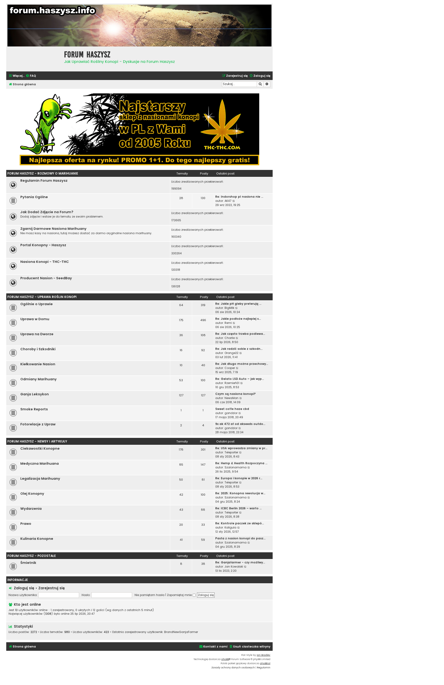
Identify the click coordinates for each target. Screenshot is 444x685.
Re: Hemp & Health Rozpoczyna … (241, 463)
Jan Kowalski (234, 566)
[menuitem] (31, 76)
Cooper (230, 368)
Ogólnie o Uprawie (36, 304)
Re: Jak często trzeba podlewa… (240, 334)
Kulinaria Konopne (36, 538)
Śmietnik (28, 562)
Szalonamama (236, 467)
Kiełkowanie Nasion (37, 364)
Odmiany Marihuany (38, 379)
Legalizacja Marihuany (40, 478)
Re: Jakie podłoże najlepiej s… (238, 319)
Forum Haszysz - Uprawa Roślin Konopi (42, 297)
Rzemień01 (232, 383)
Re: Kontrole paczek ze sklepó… (239, 523)
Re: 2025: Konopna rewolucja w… (240, 493)
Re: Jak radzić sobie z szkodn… (238, 349)
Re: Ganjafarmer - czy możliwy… (240, 562)
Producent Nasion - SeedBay (46, 278)
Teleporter (231, 452)
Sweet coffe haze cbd (232, 409)
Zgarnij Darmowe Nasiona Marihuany (53, 228)
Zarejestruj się (51, 588)
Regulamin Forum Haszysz (44, 180)
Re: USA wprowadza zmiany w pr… (241, 448)
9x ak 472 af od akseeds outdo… (240, 424)
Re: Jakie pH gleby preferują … (238, 304)
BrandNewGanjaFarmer (181, 632)
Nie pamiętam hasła (149, 595)
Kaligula (230, 527)
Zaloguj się (24, 588)
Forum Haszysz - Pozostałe (31, 556)
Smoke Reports (34, 409)
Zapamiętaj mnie (180, 595)
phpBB (225, 659)
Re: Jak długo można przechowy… (241, 364)
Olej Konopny (32, 493)
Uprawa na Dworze (36, 334)
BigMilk (229, 308)
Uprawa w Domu (34, 319)
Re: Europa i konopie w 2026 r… (238, 478)
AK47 (228, 201)
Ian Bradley (263, 655)
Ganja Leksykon (34, 394)
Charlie (230, 338)
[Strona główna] (34, 58)
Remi (228, 323)
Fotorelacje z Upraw (38, 424)
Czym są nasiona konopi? (235, 394)
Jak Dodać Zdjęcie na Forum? (46, 212)
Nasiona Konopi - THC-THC (44, 261)
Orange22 (231, 353)
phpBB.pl (265, 663)
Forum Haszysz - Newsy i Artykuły (37, 441)
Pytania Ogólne (34, 197)
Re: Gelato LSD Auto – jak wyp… (239, 379)
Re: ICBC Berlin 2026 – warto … (238, 508)
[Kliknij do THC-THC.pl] (139, 129)
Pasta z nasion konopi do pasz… (240, 538)
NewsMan (231, 398)
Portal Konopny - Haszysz (43, 245)
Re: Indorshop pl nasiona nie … (239, 197)
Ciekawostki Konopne (40, 448)
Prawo (25, 523)
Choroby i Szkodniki (38, 349)
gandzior (231, 413)
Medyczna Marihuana (39, 463)
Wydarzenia (31, 508)
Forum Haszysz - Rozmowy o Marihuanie (42, 173)
